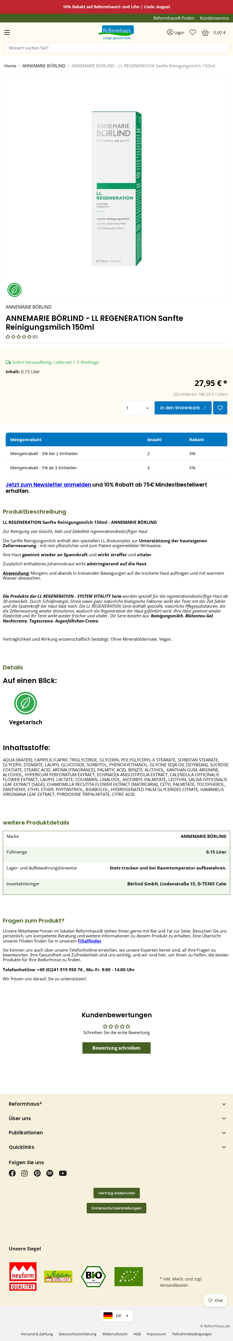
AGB (137, 1333)
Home (10, 65)
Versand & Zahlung (37, 1333)
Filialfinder (89, 941)
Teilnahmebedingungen (192, 1333)
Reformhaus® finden (173, 18)
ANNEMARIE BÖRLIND (43, 65)
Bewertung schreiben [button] (116, 1048)
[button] (19, 336)
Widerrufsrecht (115, 1333)
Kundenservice (214, 18)
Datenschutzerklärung (77, 1333)
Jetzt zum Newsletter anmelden (48, 485)
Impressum (156, 1333)
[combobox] (116, 48)
